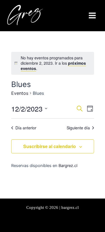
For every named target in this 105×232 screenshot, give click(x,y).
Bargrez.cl (68, 165)
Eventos (19, 93)
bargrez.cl (70, 207)
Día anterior (25, 127)
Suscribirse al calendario (49, 146)
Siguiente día (78, 127)
